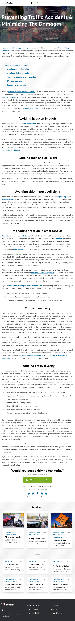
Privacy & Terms (56, 613)
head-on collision (29, 123)
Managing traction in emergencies (21, 77)
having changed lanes (10, 150)
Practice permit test (33, 605)
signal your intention (32, 108)
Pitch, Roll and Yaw (11, 564)
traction (59, 238)
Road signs (54, 605)
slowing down (7, 199)
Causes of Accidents (60, 584)
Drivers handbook (32, 613)
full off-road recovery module (30, 355)
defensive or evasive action (12, 97)
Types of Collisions (36, 584)
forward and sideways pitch (42, 273)
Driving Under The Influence (37, 538)
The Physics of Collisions (62, 566)
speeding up (63, 196)
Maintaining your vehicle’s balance (15, 236)
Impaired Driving (59, 540)
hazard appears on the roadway (21, 92)
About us (54, 609)
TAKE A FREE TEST (39, 479)
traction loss (18, 249)
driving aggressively (19, 48)
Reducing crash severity (17, 85)
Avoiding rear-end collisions (18, 69)
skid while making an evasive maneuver (25, 285)
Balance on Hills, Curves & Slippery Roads (37, 564)
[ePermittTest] (8, 3)
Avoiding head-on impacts (17, 65)
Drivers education (32, 609)
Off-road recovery (14, 81)
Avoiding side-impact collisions (19, 73)
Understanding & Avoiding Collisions (13, 584)
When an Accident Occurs (13, 537)
